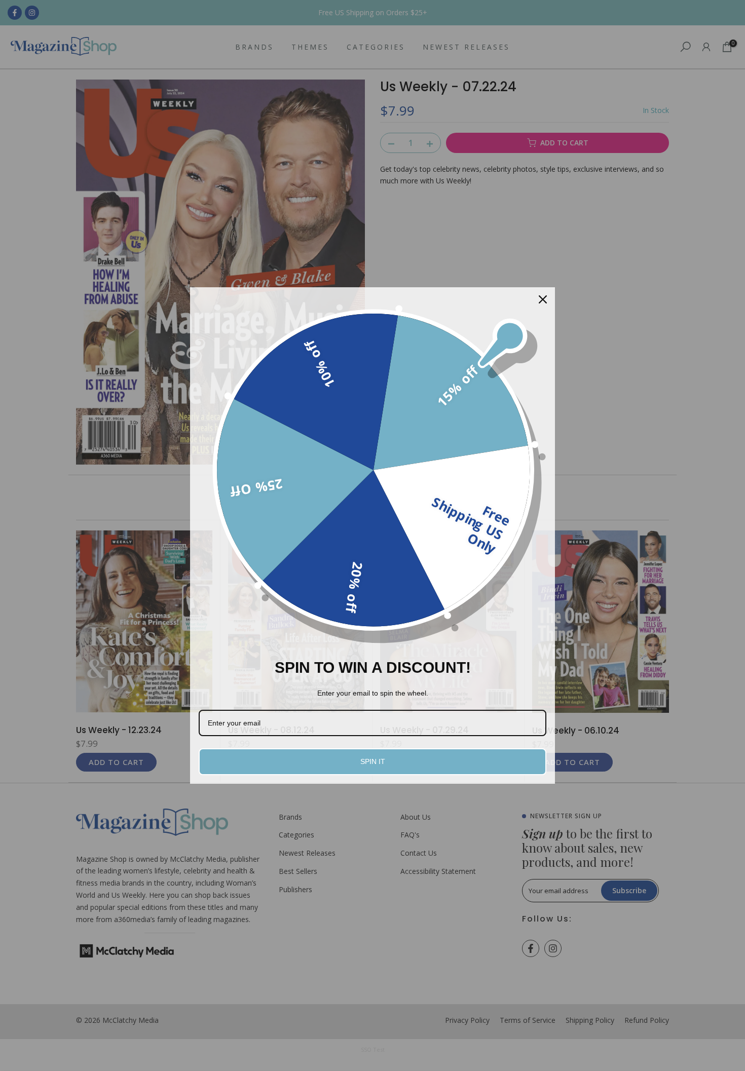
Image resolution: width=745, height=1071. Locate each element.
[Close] (543, 299)
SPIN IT (372, 761)
